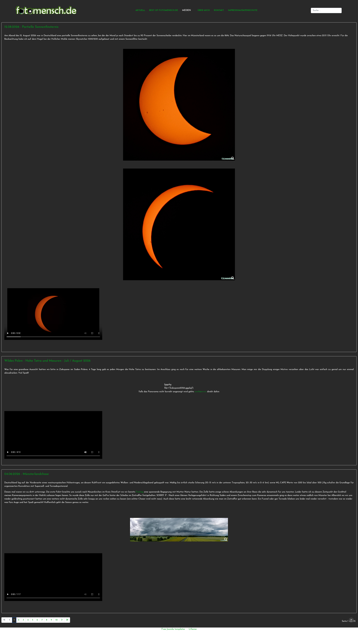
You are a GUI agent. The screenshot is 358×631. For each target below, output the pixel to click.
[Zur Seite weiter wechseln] (61, 620)
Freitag (139, 492)
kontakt (219, 10)
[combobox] (326, 10)
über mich (204, 10)
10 (57, 620)
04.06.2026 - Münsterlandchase (26, 474)
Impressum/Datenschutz (242, 10)
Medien (186, 10)
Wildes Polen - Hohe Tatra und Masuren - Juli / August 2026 (47, 360)
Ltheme (193, 629)
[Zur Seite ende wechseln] (67, 620)
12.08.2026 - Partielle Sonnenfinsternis (31, 27)
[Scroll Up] (351, 620)
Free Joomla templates (173, 629)
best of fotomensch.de (163, 10)
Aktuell (140, 10)
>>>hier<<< (201, 392)
